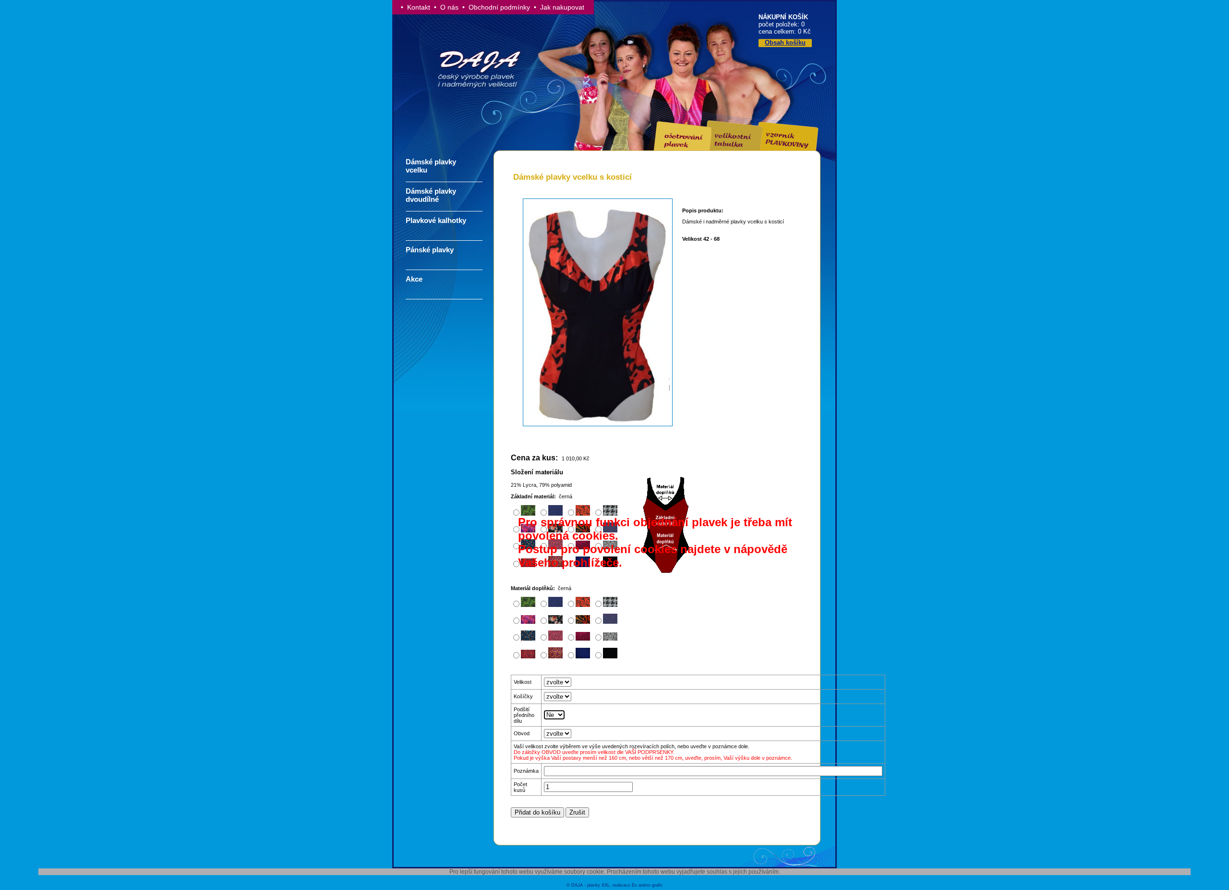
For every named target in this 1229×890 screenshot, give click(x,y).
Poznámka (526, 771)
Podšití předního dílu (524, 715)
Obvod (522, 733)
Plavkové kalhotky (436, 220)
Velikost (522, 682)
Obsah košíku (785, 42)
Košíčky (523, 696)
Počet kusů (520, 787)
